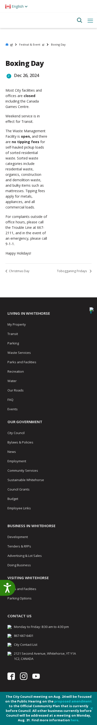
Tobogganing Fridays (72, 271)
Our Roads (15, 390)
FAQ (10, 399)
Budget (12, 498)
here (74, 720)
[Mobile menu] (90, 20)
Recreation (15, 371)
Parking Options (19, 598)
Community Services (22, 470)
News (11, 451)
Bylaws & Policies (20, 442)
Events (12, 409)
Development (17, 537)
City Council (16, 433)
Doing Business (19, 565)
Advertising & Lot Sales (24, 555)
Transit (12, 334)
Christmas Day (18, 271)
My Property (16, 324)
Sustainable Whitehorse (25, 480)
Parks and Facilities (21, 362)
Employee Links (19, 508)
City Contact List (25, 644)
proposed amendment (73, 701)
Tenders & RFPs (19, 546)
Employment (16, 461)
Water (12, 381)
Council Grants (18, 489)
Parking (13, 343)
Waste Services (19, 352)
